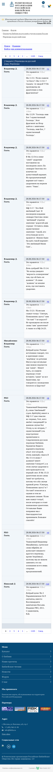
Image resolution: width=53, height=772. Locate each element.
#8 (48, 398)
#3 (48, 147)
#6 (48, 301)
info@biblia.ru (10, 730)
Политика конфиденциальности (12, 768)
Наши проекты (9, 661)
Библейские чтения (11, 666)
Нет (29, 75)
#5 (48, 259)
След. (40, 56)
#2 (48, 105)
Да (42, 72)
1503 (33, 56)
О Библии (6, 656)
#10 (47, 584)
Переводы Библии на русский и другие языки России (25, 34)
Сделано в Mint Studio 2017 (40, 768)
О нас (4, 681)
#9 (48, 532)
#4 (48, 199)
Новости (6, 671)
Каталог (6, 651)
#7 (48, 341)
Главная (5, 30)
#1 (48, 69)
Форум (13, 30)
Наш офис (6, 734)
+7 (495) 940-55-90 (12, 727)
